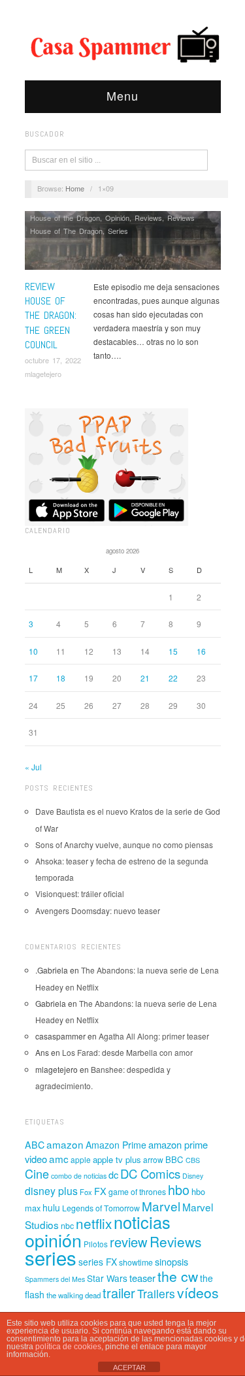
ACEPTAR (129, 1367)
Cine (37, 1173)
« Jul (33, 766)
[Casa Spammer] (123, 44)
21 (145, 677)
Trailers (156, 1293)
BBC (174, 1159)
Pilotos (96, 1243)
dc (113, 1174)
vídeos (198, 1292)
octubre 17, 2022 (53, 360)
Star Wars (107, 1278)
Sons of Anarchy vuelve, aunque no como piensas (124, 844)
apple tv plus (117, 1159)
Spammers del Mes (55, 1279)
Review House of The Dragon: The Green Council (50, 316)
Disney (192, 1176)
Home (74, 188)
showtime (136, 1262)
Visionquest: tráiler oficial (79, 893)
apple (81, 1159)
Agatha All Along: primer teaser (154, 1035)
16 (201, 651)
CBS (193, 1160)
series (50, 1257)
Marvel (161, 1206)
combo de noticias (78, 1176)
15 (173, 651)
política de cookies (68, 1346)
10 (33, 651)
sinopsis (171, 1261)
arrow (153, 1159)
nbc (67, 1226)
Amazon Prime (116, 1144)
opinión (53, 1240)
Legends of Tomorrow (101, 1208)
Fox (86, 1192)
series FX (97, 1261)
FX (100, 1191)
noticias (142, 1222)
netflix (94, 1223)
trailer (119, 1292)
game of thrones (137, 1192)
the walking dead (73, 1295)
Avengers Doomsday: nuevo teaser (97, 910)
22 (173, 677)
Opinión (117, 217)
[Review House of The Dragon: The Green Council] (123, 244)
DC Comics (150, 1173)
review (129, 1241)
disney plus (51, 1190)
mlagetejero (43, 374)
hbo (178, 1189)
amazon (65, 1144)
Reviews (148, 217)
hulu (51, 1207)
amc (59, 1158)
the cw (177, 1276)
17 (33, 677)
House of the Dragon (65, 217)
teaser (142, 1278)
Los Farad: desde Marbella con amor (127, 1052)
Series (118, 230)
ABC (34, 1144)
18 (60, 677)
